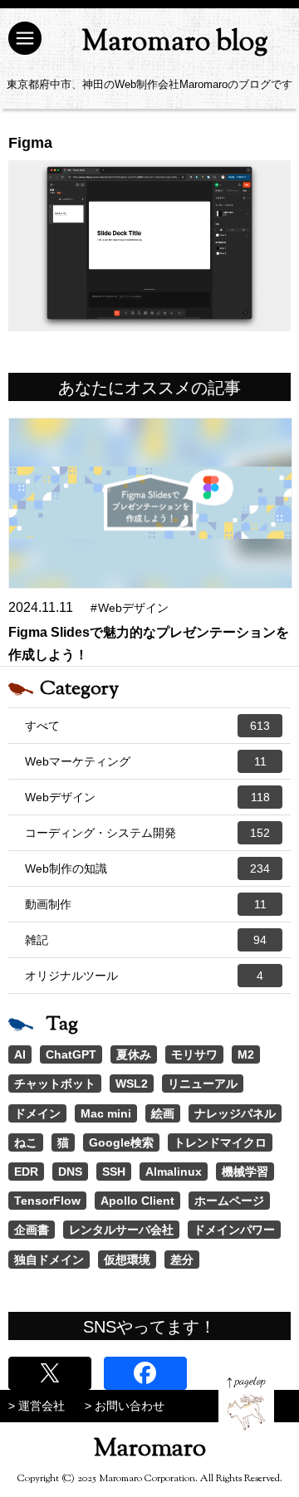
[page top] (246, 1403)
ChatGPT (71, 1054)
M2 (246, 1054)
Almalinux (173, 1171)
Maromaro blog (174, 42)
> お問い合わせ (124, 1405)
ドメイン (37, 1113)
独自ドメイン (49, 1259)
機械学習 (245, 1171)
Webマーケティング (146, 761)
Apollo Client (137, 1200)
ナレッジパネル (235, 1113)
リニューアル (203, 1083)
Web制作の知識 (147, 868)
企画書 (31, 1229)
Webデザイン (147, 797)
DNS (70, 1171)
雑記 (146, 940)
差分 (182, 1259)
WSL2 (131, 1083)
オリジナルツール (144, 975)
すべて (147, 725)
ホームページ (229, 1200)
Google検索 (121, 1142)
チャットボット (55, 1083)
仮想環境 (127, 1259)
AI (20, 1054)
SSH (113, 1171)
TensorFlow (47, 1200)
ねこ (25, 1142)
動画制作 (146, 904)
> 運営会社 (36, 1405)
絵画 (162, 1113)
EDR (26, 1171)
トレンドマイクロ (220, 1142)
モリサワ (194, 1054)
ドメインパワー (234, 1229)
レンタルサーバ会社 (121, 1229)
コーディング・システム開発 (147, 832)
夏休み (133, 1054)
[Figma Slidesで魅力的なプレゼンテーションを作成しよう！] (150, 503)
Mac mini (106, 1113)
